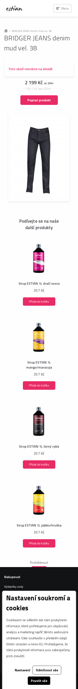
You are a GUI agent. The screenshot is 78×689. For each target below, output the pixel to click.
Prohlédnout (39, 562)
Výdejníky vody (13, 586)
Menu (65, 8)
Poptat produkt (39, 100)
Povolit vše (39, 680)
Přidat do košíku (39, 301)
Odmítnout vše (47, 670)
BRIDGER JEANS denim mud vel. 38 (32, 31)
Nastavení (22, 670)
